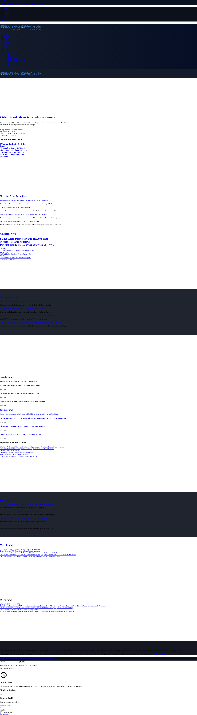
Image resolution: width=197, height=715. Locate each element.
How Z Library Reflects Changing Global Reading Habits (19, 609)
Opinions (11, 57)
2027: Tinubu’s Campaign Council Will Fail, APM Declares (19, 221)
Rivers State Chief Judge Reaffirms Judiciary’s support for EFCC (23, 426)
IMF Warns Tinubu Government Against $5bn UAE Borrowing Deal (22, 549)
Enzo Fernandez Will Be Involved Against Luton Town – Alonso (22, 401)
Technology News (9, 297)
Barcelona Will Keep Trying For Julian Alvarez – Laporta (20, 393)
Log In (3, 710)
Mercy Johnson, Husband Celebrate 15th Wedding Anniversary (11, 130)
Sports (6, 46)
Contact (6, 17)
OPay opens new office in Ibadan (11, 525)
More (6, 49)
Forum (6, 15)
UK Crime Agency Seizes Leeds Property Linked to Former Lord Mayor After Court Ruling (30, 556)
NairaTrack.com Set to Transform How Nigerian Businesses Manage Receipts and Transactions (31, 322)
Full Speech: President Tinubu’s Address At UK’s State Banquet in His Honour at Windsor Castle (31, 553)
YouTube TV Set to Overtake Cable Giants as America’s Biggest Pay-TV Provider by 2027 (29, 315)
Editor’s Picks (12, 53)
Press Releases (13, 58)
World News (6, 545)
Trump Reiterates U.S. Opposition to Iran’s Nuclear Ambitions (20, 551)
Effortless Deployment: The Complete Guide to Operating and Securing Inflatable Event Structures (32, 447)
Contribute (7, 11)
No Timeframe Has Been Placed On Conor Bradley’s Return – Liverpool (23, 308)
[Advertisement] (61, 97)
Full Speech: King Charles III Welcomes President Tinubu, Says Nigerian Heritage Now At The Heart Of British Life (38, 555)
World (10, 62)
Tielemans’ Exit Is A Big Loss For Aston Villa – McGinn (18, 381)
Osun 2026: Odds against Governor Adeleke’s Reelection (18, 456)
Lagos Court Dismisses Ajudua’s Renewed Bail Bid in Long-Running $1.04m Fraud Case (29, 414)
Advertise (7, 10)
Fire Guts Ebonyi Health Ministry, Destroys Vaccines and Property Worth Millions (26, 504)
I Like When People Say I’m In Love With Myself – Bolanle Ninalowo (24, 240)
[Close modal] (1, 694)
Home (6, 35)
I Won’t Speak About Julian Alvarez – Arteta (27, 117)
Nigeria (6, 42)
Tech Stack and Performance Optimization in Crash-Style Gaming (21, 301)
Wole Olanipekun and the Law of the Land (14, 454)
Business (7, 36)
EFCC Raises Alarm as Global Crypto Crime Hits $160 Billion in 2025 (23, 511)
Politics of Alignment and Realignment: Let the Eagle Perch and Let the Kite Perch (27, 449)
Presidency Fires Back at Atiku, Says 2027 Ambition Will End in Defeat (23, 214)
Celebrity (7, 38)
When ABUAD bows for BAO (10, 604)
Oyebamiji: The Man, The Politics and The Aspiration (17, 452)
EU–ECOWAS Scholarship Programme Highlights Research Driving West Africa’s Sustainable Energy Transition (37, 611)
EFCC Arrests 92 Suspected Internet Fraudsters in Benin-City (21, 434)
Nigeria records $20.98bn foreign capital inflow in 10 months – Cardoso (23, 518)
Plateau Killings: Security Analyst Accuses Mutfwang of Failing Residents (24, 200)
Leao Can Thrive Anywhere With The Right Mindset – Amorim (12, 134)
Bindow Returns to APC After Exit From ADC (15, 207)
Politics (6, 44)
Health (10, 55)
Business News (7, 500)
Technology (8, 47)
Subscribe (3, 67)
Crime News (6, 409)
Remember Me (7, 712)
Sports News (6, 377)
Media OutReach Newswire (17, 60)
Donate (6, 13)
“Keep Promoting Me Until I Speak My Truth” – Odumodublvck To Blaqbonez (13, 154)
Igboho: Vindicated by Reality (9, 450)
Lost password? (5, 714)
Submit (22, 661)
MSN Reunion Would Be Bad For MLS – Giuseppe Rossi (20, 385)
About (6, 8)
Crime (6, 40)
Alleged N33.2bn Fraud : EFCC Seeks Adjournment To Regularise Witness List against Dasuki (33, 418)
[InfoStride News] (98, 28)
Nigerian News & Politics (13, 196)
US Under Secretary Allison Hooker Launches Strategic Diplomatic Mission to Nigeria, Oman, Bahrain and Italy (36, 608)
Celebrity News (8, 233)
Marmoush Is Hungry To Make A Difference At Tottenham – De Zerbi (13, 149)
